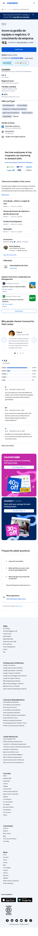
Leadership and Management (20, 9)
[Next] (34, 340)
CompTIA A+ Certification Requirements (14, 744)
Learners (5, 828)
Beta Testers (7, 834)
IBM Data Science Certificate (11, 686)
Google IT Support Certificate (11, 673)
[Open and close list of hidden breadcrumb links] (8, 9)
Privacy (5, 863)
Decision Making (22, 105)
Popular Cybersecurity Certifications (13, 760)
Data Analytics (7, 636)
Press (5, 855)
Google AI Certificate (9, 665)
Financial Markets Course (10, 718)
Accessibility (7, 868)
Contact (5, 870)
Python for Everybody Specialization (13, 726)
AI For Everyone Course (10, 707)
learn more (19, 606)
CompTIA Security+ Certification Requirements (16, 747)
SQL (4, 652)
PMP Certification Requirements (12, 757)
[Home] (2, 9)
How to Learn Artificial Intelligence (13, 755)
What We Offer (7, 778)
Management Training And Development (14, 109)
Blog (4, 836)
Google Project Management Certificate (14, 676)
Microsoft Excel (7, 644)
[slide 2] (17, 353)
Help (4, 865)
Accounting (6, 629)
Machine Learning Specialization (12, 720)
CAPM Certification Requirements (13, 742)
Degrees (5, 797)
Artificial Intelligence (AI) (10, 631)
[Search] (34, 3)
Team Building (7, 116)
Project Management (9, 647)
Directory (6, 876)
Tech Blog (6, 841)
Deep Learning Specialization (11, 713)
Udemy (5, 815)
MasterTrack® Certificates (10, 794)
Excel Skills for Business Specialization (14, 715)
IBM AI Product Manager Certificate (13, 684)
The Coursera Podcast (9, 839)
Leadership (6, 781)
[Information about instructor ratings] (14, 242)
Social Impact (7, 810)
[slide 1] (15, 353)
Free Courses (7, 812)
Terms (5, 860)
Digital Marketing (8, 639)
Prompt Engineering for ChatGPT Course (15, 723)
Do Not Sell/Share (8, 883)
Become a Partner (8, 807)
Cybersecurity (7, 634)
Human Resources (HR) (9, 642)
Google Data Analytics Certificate (12, 671)
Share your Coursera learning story (13, 762)
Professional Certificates (10, 791)
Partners (5, 831)
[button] (30, 42)
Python (5, 649)
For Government (8, 802)
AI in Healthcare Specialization (12, 710)
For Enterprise (7, 799)
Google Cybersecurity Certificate (13, 668)
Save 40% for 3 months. (21, 17)
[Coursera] (12, 3)
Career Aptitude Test (9, 739)
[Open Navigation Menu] (4, 3)
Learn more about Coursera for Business (18, 162)
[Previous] (4, 340)
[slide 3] (20, 353)
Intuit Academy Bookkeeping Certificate (14, 689)
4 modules (6, 69)
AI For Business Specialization (11, 705)
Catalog (5, 786)
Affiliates (5, 878)
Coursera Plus (7, 789)
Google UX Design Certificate (11, 678)
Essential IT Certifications (10, 749)
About (5, 776)
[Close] (33, 14)
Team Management (8, 105)
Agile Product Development (11, 113)
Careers (5, 784)
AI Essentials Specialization (11, 702)
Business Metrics (27, 113)
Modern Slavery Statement (11, 881)
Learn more (29, 58)
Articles (5, 873)
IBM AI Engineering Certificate (11, 681)
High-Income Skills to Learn (11, 752)
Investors (6, 857)
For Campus (6, 805)
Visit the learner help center (16, 599)
